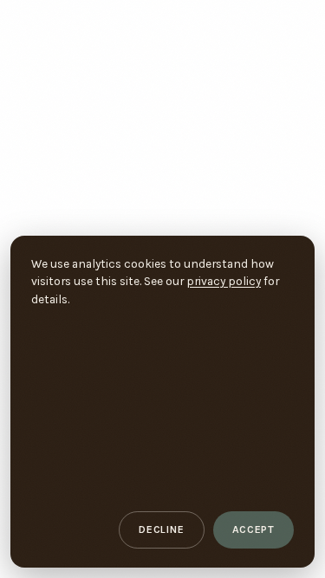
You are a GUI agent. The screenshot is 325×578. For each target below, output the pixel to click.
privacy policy (223, 281)
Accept (254, 529)
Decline (161, 529)
